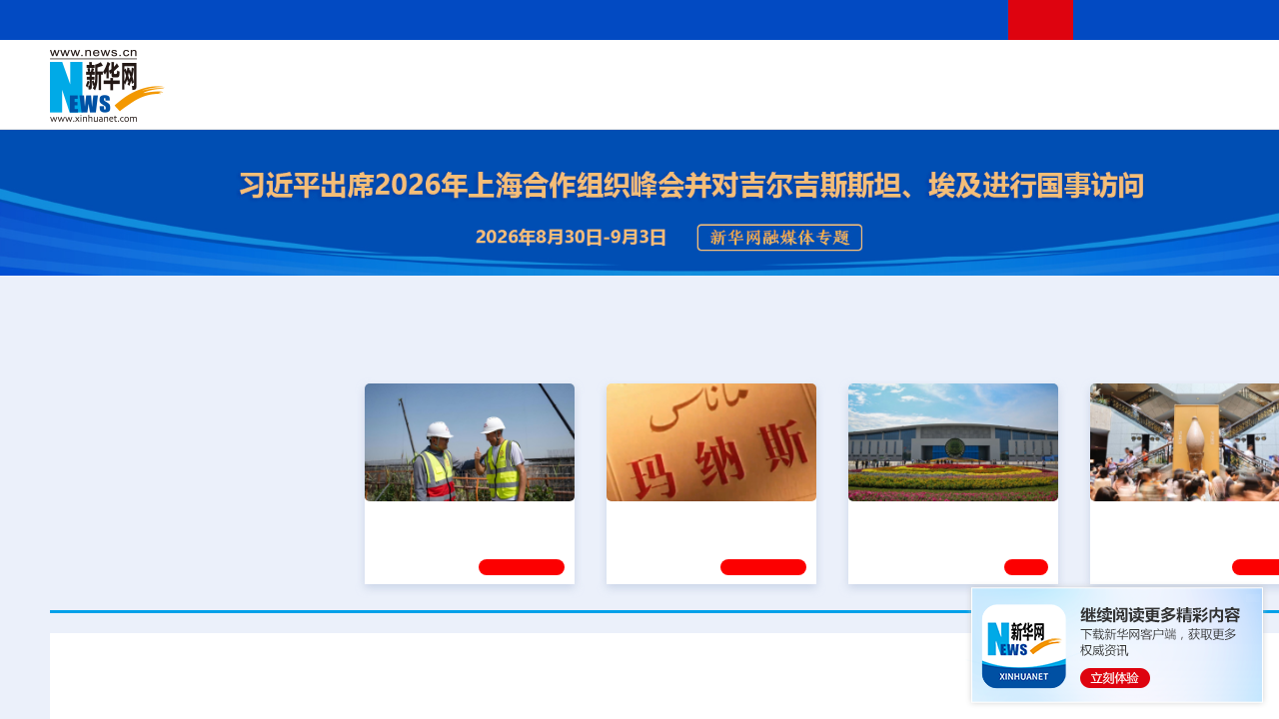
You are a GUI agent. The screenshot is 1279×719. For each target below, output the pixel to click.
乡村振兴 (672, 100)
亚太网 (1173, 100)
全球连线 (752, 72)
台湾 (642, 72)
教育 (800, 72)
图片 (1172, 72)
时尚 (1008, 100)
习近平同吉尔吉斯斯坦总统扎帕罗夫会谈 (689, 684)
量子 (901, 72)
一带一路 (1119, 100)
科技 (834, 72)
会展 (910, 100)
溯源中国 (765, 100)
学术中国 (612, 100)
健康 (1037, 72)
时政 (440, 72)
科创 (867, 72)
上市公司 (1226, 100)
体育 (935, 72)
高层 (406, 72)
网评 (575, 72)
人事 (474, 72)
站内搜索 (1211, 19)
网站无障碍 (956, 19)
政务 (1206, 72)
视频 (1139, 72)
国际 (507, 72)
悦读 (1040, 100)
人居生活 (445, 100)
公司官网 (203, 86)
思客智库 (690, 72)
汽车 (366, 100)
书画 (1003, 72)
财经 (541, 72)
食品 (398, 100)
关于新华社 (508, 19)
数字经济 (552, 100)
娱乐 (975, 100)
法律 (1240, 72)
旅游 (845, 100)
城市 (812, 100)
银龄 (719, 100)
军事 (1071, 72)
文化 (969, 72)
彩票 (942, 100)
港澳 (609, 72)
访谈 (1105, 72)
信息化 (498, 100)
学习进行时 (351, 72)
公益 (1073, 100)
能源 (877, 100)
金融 (333, 100)
